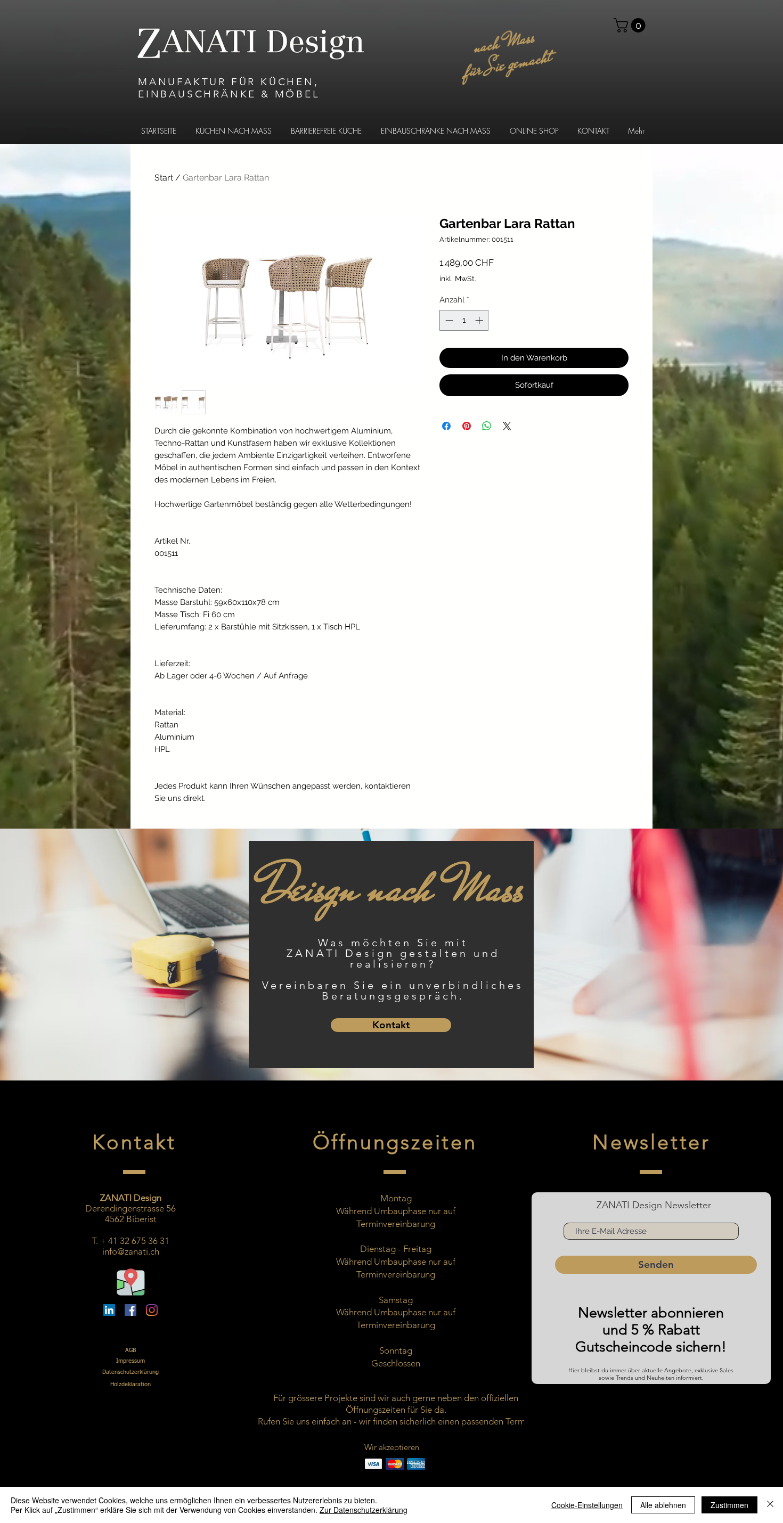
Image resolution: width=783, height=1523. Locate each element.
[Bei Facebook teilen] (446, 426)
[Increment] (480, 320)
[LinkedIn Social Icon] (109, 1310)
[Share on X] (507, 426)
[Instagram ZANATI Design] (152, 1310)
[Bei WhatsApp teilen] (486, 426)
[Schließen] (770, 1504)
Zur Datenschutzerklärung (363, 1509)
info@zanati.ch (130, 1251)
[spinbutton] (464, 320)
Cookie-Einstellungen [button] (587, 1505)
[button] (631, 25)
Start (163, 178)
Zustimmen (729, 1505)
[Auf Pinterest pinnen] (466, 426)
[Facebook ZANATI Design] (130, 1310)
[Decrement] (448, 320)
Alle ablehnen (663, 1505)
